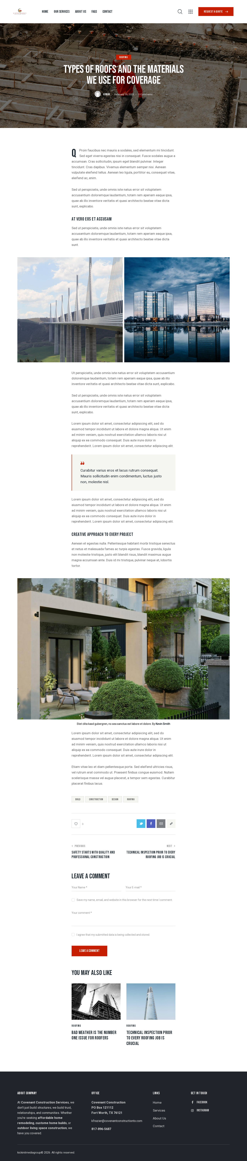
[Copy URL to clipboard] (171, 823)
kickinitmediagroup (29, 1152)
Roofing (123, 57)
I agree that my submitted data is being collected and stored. (113, 934)
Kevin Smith (163, 723)
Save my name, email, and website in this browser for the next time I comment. (124, 899)
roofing (130, 799)
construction (96, 799)
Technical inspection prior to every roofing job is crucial (149, 1038)
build (77, 799)
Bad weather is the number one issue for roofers (94, 1035)
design (115, 799)
